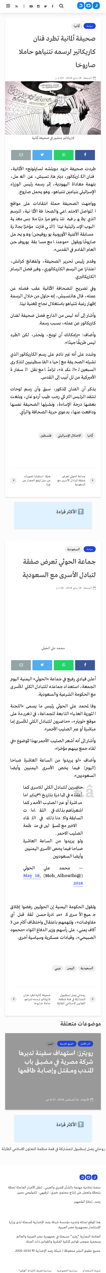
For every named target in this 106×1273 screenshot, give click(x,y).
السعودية (73, 549)
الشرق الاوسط (67, 1043)
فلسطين (46, 436)
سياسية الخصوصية (67, 1270)
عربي (58, 968)
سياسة (89, 26)
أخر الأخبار (85, 1043)
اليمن (70, 968)
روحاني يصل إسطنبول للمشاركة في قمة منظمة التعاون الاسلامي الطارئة (53, 1149)
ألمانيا (77, 26)
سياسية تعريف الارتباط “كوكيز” (35, 1270)
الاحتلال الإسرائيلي (69, 436)
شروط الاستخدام (92, 1270)
